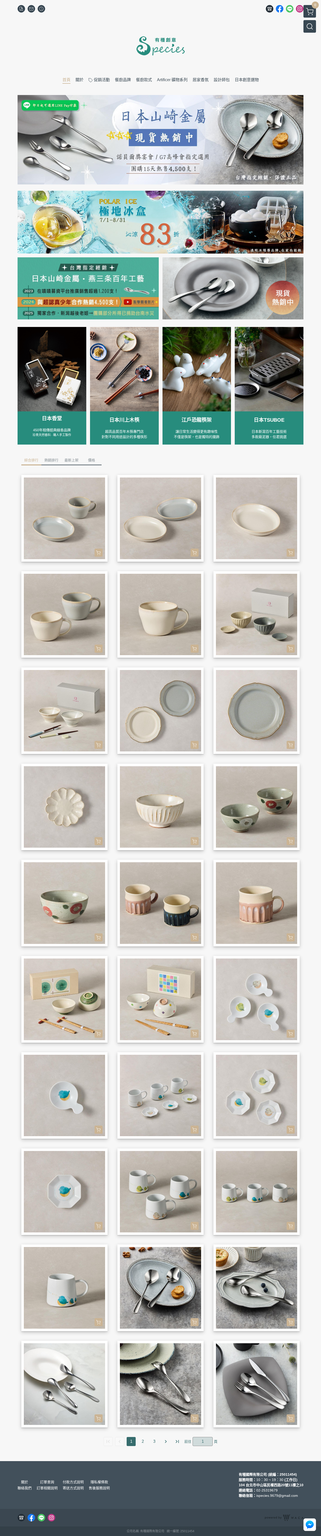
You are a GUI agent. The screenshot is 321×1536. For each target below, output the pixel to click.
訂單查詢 (47, 1482)
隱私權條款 (99, 1482)
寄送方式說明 (73, 1488)
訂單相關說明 (47, 1488)
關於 (24, 1482)
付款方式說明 (73, 1482)
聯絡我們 (25, 1488)
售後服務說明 (99, 1488)
